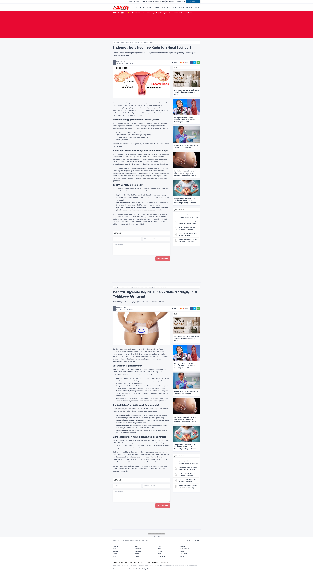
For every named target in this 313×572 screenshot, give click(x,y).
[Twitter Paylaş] (194, 62)
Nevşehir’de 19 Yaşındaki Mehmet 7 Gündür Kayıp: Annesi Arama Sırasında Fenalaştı (157, 13)
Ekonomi (142, 7)
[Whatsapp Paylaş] (198, 62)
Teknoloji (181, 7)
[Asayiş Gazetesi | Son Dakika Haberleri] (121, 7)
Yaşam (163, 7)
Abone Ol (174, 62)
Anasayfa (116, 42)
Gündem (156, 7)
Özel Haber (189, 7)
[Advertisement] (156, 26)
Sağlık (149, 7)
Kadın (169, 7)
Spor (174, 7)
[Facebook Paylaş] (191, 62)
